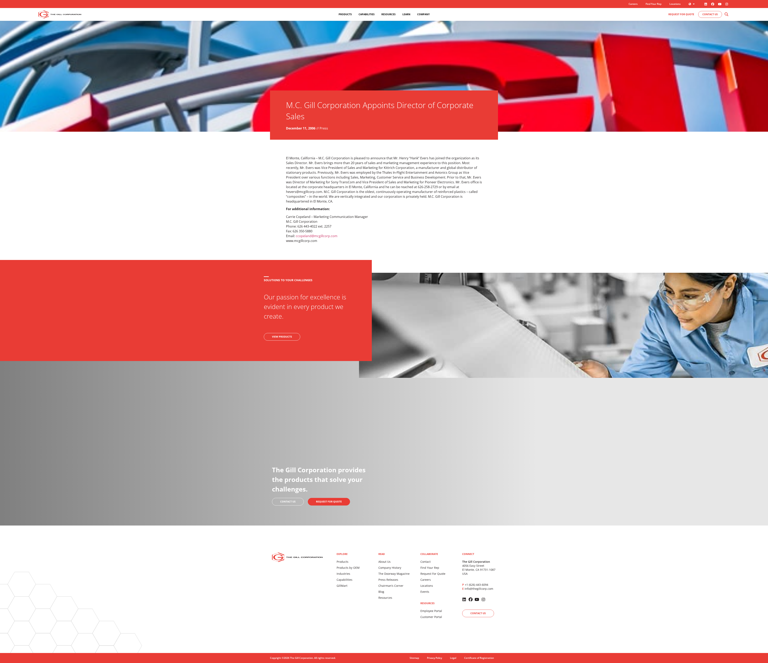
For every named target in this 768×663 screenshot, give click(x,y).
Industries (343, 574)
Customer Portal (431, 617)
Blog (381, 592)
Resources (385, 598)
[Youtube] (720, 4)
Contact (425, 562)
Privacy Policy (434, 658)
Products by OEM (348, 568)
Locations (675, 4)
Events (424, 592)
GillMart (342, 586)
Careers (633, 4)
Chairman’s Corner (390, 586)
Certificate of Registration (479, 658)
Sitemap (414, 658)
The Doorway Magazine (394, 574)
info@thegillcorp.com (479, 589)
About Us (384, 562)
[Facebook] (713, 4)
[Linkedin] (706, 4)
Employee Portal (431, 611)
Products (342, 562)
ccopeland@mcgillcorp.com (316, 236)
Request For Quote (432, 574)
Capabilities (344, 580)
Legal (453, 658)
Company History (389, 568)
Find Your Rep (653, 4)
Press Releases (388, 580)
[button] (726, 14)
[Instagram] (727, 4)
